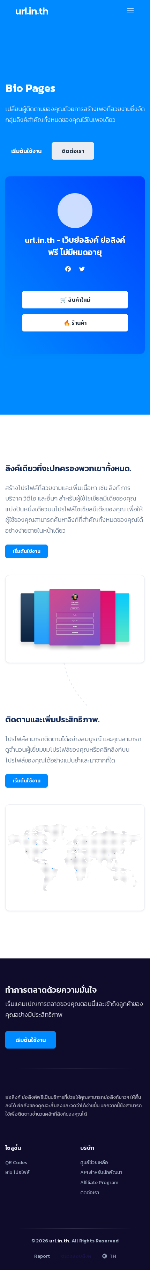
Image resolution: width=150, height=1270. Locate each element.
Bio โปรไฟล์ (17, 1172)
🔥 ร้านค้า (75, 323)
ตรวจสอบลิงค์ (76, 1256)
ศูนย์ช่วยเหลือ (94, 1162)
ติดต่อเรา (73, 151)
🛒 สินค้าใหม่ (75, 299)
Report (42, 1256)
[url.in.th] (32, 10)
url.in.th (59, 1241)
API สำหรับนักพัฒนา (101, 1172)
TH (112, 1256)
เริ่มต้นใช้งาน (26, 151)
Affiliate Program (99, 1182)
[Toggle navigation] (130, 11)
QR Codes (16, 1162)
